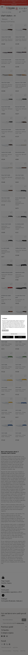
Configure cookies (14, 333)
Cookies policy (5, 330)
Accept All (8, 337)
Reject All (20, 337)
